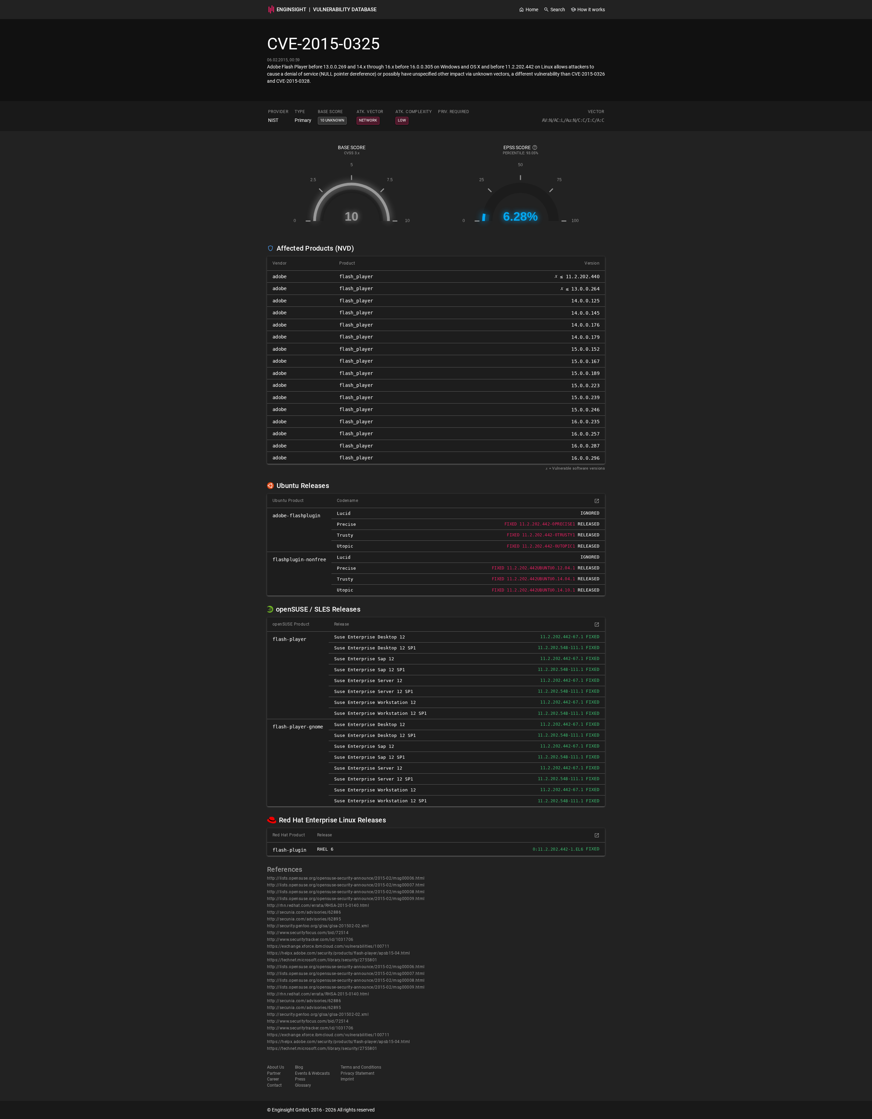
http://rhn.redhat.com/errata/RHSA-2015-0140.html (318, 905)
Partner (274, 1073)
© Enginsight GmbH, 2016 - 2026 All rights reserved (321, 1110)
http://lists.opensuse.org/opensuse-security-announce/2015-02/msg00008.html (346, 891)
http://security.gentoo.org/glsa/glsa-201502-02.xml (318, 926)
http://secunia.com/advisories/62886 (304, 912)
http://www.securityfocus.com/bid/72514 (307, 932)
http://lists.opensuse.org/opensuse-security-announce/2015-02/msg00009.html (346, 898)
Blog (299, 1067)
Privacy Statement (357, 1073)
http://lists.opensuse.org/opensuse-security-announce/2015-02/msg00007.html (346, 885)
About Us (275, 1067)
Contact (274, 1085)
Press (300, 1079)
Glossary (303, 1085)
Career (273, 1079)
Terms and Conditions (361, 1067)
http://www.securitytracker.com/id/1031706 (310, 939)
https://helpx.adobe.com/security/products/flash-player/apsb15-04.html (338, 953)
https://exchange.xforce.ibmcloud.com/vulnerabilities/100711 (328, 946)
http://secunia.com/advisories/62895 (304, 919)
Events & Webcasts (312, 1073)
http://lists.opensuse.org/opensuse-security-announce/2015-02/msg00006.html (346, 878)
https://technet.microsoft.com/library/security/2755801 (322, 960)
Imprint (347, 1079)
